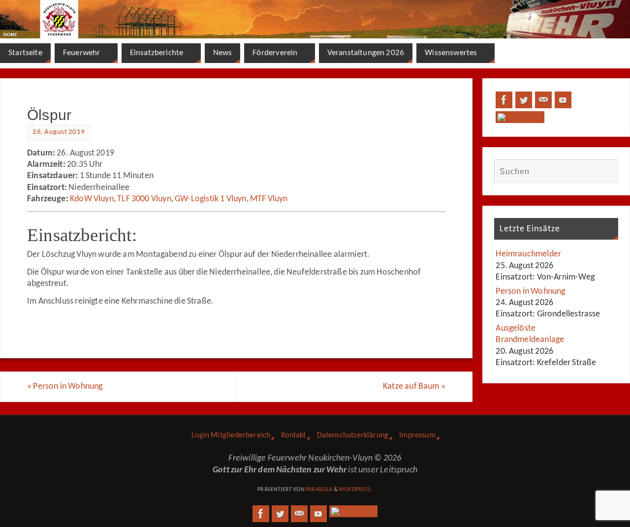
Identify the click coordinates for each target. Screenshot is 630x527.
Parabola (319, 490)
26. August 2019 (58, 132)
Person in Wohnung (64, 386)
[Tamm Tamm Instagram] (520, 117)
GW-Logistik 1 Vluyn (210, 199)
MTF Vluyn (269, 199)
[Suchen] (606, 171)
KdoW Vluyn (92, 199)
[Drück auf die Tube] (563, 100)
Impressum (417, 435)
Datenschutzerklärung (353, 435)
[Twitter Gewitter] (523, 100)
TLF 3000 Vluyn (144, 199)
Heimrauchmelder (528, 254)
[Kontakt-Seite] (543, 100)
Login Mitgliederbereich (230, 435)
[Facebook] (504, 100)
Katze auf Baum (414, 386)
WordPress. (356, 490)
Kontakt (293, 435)
